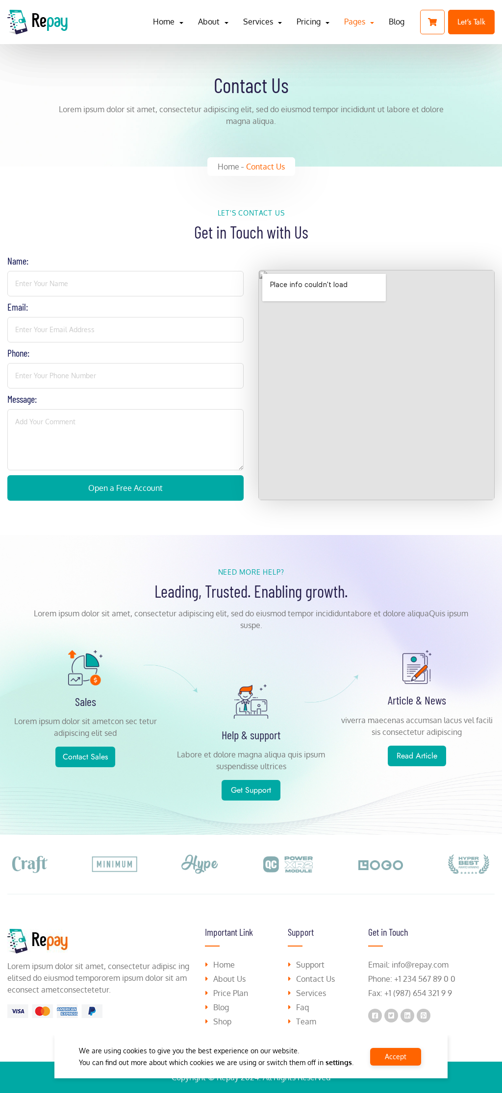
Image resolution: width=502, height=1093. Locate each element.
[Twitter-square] (391, 1015)
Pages (354, 21)
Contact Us (265, 166)
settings (339, 1062)
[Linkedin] (407, 1015)
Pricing (309, 21)
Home (164, 21)
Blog (396, 21)
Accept (395, 1056)
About (209, 21)
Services (258, 21)
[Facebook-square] (375, 1015)
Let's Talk (471, 21)
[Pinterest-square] (423, 1015)
